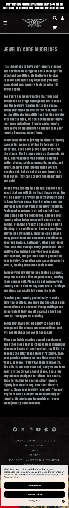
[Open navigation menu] (5, 23)
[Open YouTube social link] (38, 429)
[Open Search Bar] (55, 18)
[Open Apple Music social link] (46, 429)
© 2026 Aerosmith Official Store (34, 440)
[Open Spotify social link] (54, 429)
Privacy (34, 455)
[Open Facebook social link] (15, 429)
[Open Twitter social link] (23, 429)
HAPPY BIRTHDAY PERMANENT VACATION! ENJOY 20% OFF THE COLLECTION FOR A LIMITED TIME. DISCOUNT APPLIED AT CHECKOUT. (34, 6)
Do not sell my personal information (34, 460)
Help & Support (34, 445)
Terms (35, 450)
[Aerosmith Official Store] (34, 22)
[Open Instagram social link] (30, 429)
